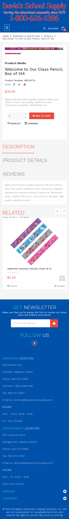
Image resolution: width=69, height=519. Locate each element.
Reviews (14, 174)
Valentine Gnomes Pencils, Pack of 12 (29, 268)
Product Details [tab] (25, 160)
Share (14, 84)
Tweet (19, 84)
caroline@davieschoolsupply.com (33, 399)
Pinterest (25, 84)
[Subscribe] (54, 323)
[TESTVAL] (34, 12)
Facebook (34, 343)
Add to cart (43, 116)
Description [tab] (18, 147)
